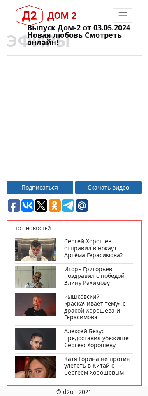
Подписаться (39, 187)
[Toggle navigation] (123, 15)
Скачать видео (108, 187)
